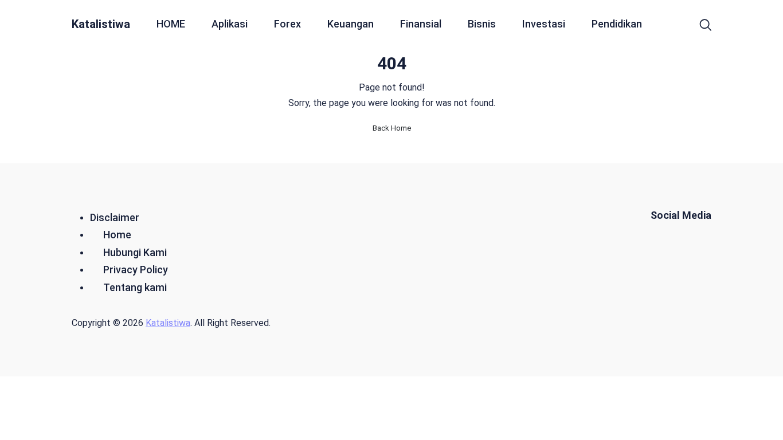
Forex (287, 24)
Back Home (392, 128)
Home (117, 235)
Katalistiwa (101, 24)
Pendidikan (617, 24)
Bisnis (482, 24)
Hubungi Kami (135, 252)
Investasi (543, 24)
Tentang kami (135, 287)
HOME (170, 24)
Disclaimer (114, 217)
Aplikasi (230, 24)
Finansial (420, 24)
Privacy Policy (135, 270)
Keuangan (350, 24)
